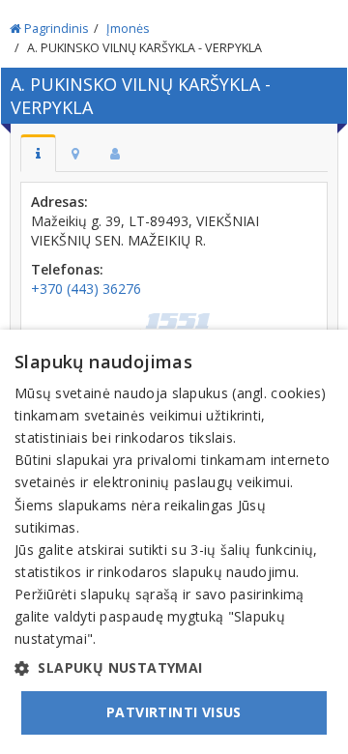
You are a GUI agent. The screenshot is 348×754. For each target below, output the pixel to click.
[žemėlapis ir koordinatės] (75, 153)
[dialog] (174, 542)
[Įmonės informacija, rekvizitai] (38, 153)
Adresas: (59, 201)
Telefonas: (67, 269)
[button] (174, 668)
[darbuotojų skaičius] (115, 153)
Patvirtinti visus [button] (174, 712)
